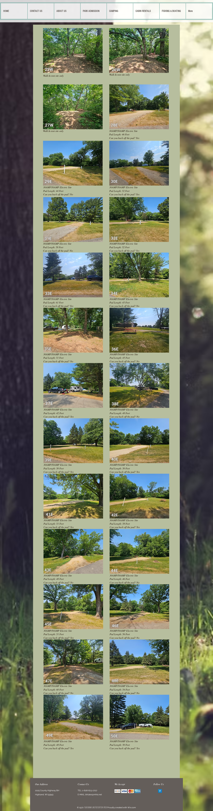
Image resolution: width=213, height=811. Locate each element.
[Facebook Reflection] (160, 791)
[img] (117, 791)
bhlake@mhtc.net (93, 794)
